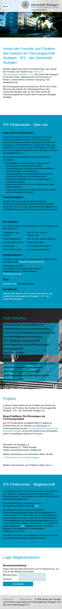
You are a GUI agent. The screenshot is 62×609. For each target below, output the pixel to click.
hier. (37, 506)
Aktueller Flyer (10, 284)
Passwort (7, 579)
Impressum (8, 599)
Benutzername (10, 575)
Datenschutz (26, 599)
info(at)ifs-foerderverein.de (31, 262)
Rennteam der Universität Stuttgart (22, 457)
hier (51, 465)
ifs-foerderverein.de (12, 274)
